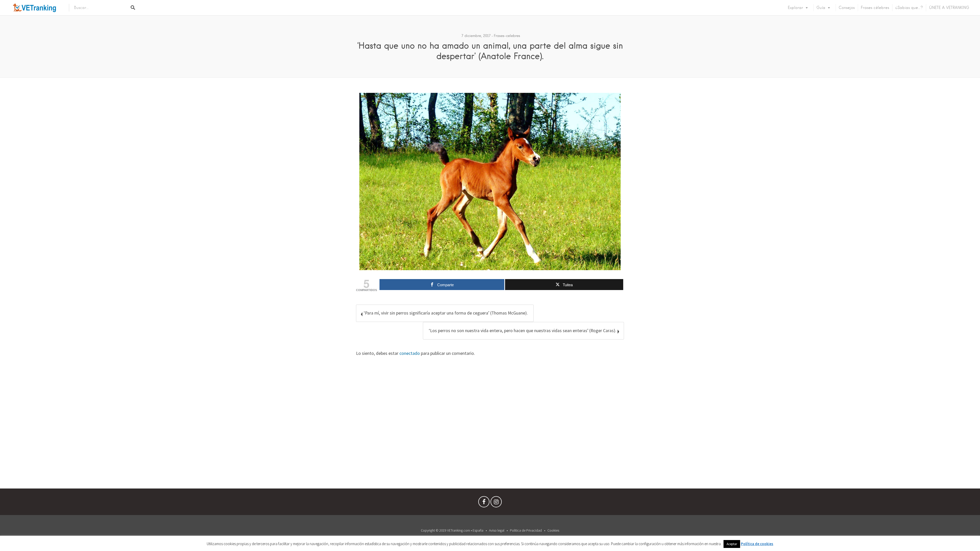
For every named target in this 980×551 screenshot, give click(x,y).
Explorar (795, 7)
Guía (820, 7)
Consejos (847, 7)
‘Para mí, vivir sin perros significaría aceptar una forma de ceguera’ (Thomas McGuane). (446, 313)
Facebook (484, 503)
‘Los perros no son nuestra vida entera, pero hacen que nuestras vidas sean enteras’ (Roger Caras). (522, 330)
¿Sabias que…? (909, 7)
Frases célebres (875, 7)
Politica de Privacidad (526, 530)
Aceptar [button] (732, 544)
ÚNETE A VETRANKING (949, 7)
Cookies (553, 530)
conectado (409, 353)
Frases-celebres (507, 35)
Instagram (496, 503)
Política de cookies (757, 543)
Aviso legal (496, 530)
